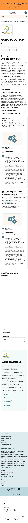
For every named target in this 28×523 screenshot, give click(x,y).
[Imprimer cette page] (4, 504)
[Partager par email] (7, 510)
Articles (2, 440)
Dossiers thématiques (6, 444)
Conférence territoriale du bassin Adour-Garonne (12, 465)
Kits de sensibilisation (6, 446)
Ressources (3, 442)
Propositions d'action (6, 436)
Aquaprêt (3, 470)
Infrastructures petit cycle (7, 472)
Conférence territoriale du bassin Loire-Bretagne (12, 459)
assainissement (8, 201)
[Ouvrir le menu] (2, 12)
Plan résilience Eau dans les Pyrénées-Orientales (12, 454)
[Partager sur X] (14, 510)
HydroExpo (3, 485)
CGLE (2, 479)
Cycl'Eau (3, 481)
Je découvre (5, 394)
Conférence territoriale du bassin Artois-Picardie (12, 463)
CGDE (2, 483)
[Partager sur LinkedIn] (11, 510)
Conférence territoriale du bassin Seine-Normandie (13, 461)
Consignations (4, 474)
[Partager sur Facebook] (4, 510)
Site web (7, 405)
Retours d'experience (6, 438)
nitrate (11, 123)
